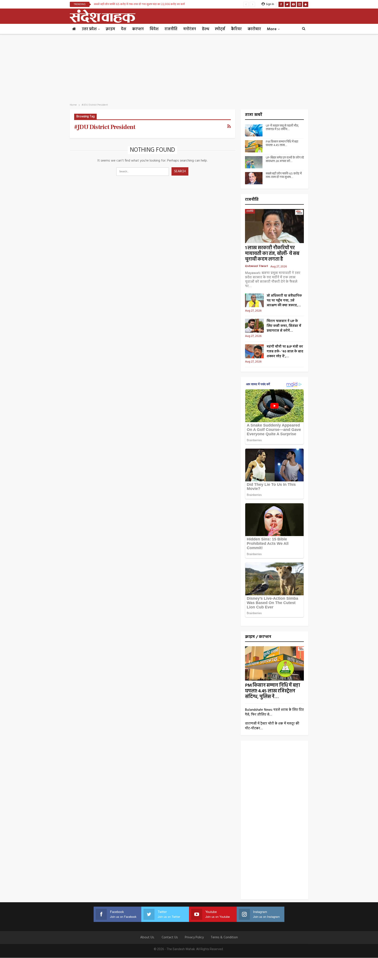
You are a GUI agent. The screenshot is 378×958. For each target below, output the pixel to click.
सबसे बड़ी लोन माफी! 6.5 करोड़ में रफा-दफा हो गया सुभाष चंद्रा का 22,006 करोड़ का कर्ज (139, 4)
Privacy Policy (194, 937)
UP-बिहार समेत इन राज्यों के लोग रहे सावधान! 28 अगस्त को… (285, 159)
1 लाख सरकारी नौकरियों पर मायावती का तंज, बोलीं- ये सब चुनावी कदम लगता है (272, 253)
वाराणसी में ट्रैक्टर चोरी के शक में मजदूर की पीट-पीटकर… (272, 726)
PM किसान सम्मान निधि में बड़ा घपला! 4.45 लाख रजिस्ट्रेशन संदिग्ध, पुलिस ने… (272, 691)
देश (123, 29)
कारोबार (254, 29)
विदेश (154, 29)
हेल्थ (205, 29)
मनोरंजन (189, 29)
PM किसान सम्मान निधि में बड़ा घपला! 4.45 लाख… (282, 143)
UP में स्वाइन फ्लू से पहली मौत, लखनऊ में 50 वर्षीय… (282, 127)
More (271, 29)
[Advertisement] (189, 67)
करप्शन (138, 29)
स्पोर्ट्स (220, 29)
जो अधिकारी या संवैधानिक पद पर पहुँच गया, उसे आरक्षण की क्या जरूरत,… (284, 300)
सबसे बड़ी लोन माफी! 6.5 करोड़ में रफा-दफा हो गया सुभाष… (284, 175)
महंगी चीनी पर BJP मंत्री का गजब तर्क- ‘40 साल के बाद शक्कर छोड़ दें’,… (285, 351)
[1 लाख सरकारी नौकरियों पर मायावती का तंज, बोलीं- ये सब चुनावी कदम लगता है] (274, 226)
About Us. (147, 937)
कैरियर (236, 29)
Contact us (170, 937)
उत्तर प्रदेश (89, 29)
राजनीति (170, 29)
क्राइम (110, 29)
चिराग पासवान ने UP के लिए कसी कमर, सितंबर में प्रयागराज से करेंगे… (284, 326)
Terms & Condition (224, 937)
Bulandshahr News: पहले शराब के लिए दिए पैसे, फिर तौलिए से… (274, 712)
